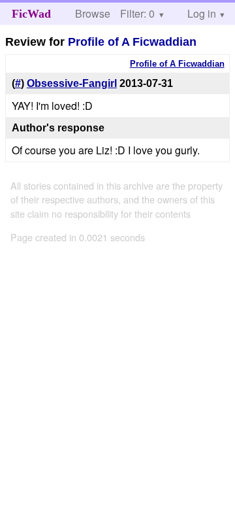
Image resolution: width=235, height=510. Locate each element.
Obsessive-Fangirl (72, 83)
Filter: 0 (137, 13)
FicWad (31, 13)
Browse (92, 13)
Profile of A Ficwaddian (132, 41)
